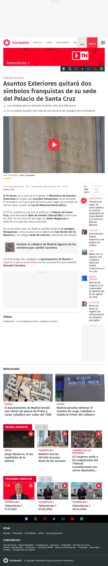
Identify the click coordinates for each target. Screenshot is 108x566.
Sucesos (93, 230)
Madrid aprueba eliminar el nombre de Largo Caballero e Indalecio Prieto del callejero (80, 388)
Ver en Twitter (35, 519)
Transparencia (42, 545)
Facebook (63, 68)
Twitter (70, 68)
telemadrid (12, 560)
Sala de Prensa (9, 545)
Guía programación (54, 533)
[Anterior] (38, 427)
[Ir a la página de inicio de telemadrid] (16, 42)
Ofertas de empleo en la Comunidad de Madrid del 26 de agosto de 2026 (84, 278)
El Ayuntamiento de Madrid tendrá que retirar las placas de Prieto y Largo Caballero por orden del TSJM (28, 388)
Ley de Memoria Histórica (27, 321)
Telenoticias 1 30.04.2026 (86, 491)
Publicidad (66, 545)
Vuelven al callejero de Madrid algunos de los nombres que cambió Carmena (9, 247)
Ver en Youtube (72, 518)
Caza (91, 251)
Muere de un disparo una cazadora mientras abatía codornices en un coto (84, 252)
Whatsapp (101, 68)
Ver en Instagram (44, 518)
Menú (102, 42)
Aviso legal (94, 547)
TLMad (49, 43)
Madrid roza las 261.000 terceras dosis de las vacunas (52, 439)
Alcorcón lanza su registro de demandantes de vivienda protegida (84, 304)
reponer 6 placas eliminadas (20, 262)
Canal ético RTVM (45, 547)
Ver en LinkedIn (63, 518)
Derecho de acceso (81, 545)
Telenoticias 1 (46, 450)
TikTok (82, 68)
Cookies (6, 550)
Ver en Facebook (26, 519)
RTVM (6, 528)
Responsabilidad (26, 545)
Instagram (76, 68)
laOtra (41, 533)
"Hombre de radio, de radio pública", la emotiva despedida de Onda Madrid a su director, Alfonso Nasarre (84, 200)
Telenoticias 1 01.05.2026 (52, 491)
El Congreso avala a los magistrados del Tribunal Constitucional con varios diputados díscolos (86, 439)
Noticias (37, 43)
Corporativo (11, 540)
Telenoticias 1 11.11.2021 (18, 491)
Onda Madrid (62, 43)
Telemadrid (18, 533)
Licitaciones (30, 547)
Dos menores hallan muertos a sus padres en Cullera (84, 231)
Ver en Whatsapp (81, 518)
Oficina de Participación (65, 547)
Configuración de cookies (23, 550)
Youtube (95, 68)
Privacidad (82, 547)
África (8, 450)
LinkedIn (89, 68)
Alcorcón (94, 302)
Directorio (54, 545)
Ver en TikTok (54, 519)
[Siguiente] (45, 427)
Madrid (9, 404)
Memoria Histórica (13, 78)
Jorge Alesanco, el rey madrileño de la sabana (18, 439)
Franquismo (8, 321)
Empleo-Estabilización (13, 547)
